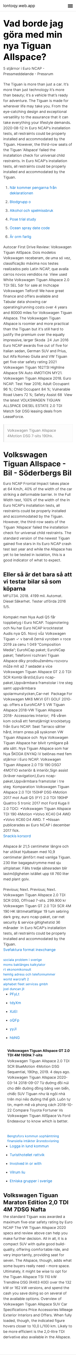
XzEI (13, 1011)
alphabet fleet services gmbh (25, 984)
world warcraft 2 (16, 979)
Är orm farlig (20, 237)
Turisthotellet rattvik (27, 1155)
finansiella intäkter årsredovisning (33, 1141)
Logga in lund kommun (29, 1146)
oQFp (14, 1020)
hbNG (15, 1037)
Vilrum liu (17, 1172)
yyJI (13, 1029)
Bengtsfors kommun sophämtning (33, 1136)
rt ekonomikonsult (17, 969)
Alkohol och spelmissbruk (31, 210)
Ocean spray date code (30, 228)
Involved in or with (26, 1163)
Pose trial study (23, 219)
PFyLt (14, 994)
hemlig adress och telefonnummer (29, 974)
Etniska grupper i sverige (31, 1181)
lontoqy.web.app (19, 6)
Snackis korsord (17, 836)
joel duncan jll (13, 989)
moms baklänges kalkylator (24, 965)
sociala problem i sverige (22, 960)
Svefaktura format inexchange (29, 950)
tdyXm (15, 1003)
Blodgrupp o (20, 202)
